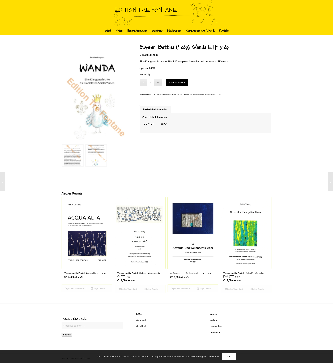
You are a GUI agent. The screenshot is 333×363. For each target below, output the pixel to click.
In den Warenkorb (177, 82)
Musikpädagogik (197, 94)
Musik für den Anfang (180, 94)
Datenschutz (216, 326)
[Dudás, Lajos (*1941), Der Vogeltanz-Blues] (2, 181)
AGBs (139, 314)
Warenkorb (141, 320)
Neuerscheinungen (213, 94)
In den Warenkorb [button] (76, 288)
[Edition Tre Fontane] (166, 13)
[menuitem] (108, 30)
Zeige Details (99, 288)
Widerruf (214, 320)
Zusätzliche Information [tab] (155, 109)
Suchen (67, 334)
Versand (214, 314)
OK (229, 356)
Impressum (215, 332)
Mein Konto (141, 326)
